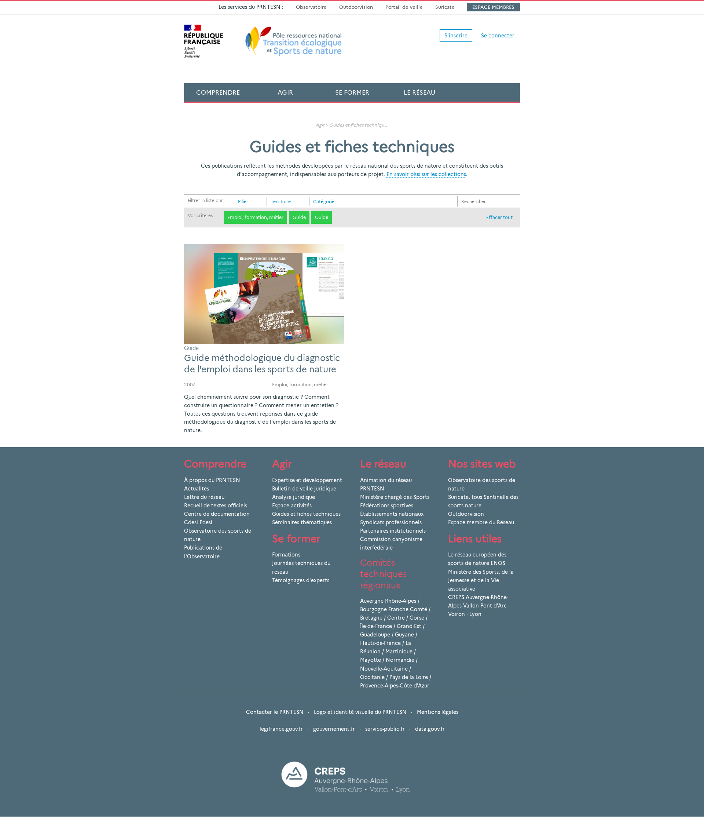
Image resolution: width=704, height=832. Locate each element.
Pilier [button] (243, 201)
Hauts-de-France (380, 643)
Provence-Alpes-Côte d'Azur (394, 686)
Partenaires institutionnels (393, 531)
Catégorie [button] (323, 201)
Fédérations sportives (386, 505)
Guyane (404, 635)
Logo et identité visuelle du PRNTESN (360, 712)
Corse (417, 618)
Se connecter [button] (497, 35)
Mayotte (370, 660)
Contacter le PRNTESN (275, 712)
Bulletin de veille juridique (304, 489)
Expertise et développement (307, 480)
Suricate (445, 7)
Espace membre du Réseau (481, 522)
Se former (352, 92)
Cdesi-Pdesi (198, 522)
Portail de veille (404, 7)
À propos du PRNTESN (212, 480)
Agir (285, 92)
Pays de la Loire (408, 677)
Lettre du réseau (204, 497)
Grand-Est (409, 626)
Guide (299, 217)
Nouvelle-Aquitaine (384, 669)
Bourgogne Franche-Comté (393, 609)
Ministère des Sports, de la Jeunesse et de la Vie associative (481, 580)
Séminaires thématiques (302, 522)
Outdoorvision (356, 7)
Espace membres (493, 7)
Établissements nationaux (391, 514)
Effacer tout (499, 217)
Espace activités (292, 505)
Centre (396, 618)
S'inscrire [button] (455, 35)
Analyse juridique (293, 497)
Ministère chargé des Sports (394, 497)
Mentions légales (437, 712)
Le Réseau (419, 92)
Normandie (400, 660)
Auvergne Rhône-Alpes (388, 601)
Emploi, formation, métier (255, 217)
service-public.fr (385, 729)
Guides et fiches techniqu (356, 125)
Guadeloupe (375, 635)
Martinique (398, 651)
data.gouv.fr (430, 729)
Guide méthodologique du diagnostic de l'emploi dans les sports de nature (262, 364)
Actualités (196, 489)
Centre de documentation (217, 514)
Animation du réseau (386, 480)
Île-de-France (376, 626)
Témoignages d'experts (300, 580)
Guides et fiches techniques (306, 514)
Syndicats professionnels (391, 522)
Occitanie (372, 677)
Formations (286, 555)
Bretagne (371, 618)
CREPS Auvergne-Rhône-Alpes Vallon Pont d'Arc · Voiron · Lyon (479, 605)
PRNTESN (372, 489)
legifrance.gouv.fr (281, 729)
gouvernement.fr (334, 729)
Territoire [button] (281, 201)
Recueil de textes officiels (215, 505)
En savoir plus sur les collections (426, 174)
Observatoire (311, 7)
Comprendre (218, 92)
